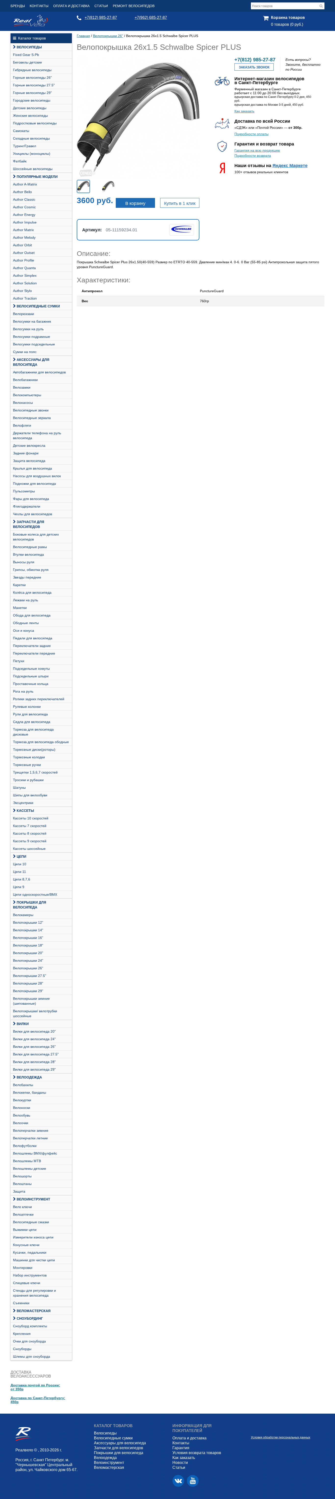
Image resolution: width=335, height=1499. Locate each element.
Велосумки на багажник (32, 321)
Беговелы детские (27, 62)
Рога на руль (23, 691)
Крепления (22, 1334)
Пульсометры (24, 491)
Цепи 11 (19, 872)
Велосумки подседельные (34, 344)
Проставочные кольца (30, 684)
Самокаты (21, 131)
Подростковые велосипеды (35, 123)
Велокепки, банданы (29, 1092)
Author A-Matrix (25, 184)
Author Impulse (25, 222)
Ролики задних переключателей (38, 699)
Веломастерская (34, 1311)
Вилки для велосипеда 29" (34, 1069)
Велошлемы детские (29, 1168)
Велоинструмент (33, 1199)
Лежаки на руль (25, 600)
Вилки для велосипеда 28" (34, 1062)
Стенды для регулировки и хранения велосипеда (34, 1293)
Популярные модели (37, 177)
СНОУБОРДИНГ (30, 1318)
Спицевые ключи (26, 1283)
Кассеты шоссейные (29, 849)
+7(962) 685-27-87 (151, 17)
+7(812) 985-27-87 (101, 17)
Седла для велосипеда (31, 722)
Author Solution (25, 283)
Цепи (21, 856)
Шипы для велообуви (30, 795)
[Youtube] (193, 1481)
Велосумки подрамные (31, 337)
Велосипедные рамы (30, 547)
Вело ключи (22, 1207)
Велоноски (21, 1108)
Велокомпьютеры (27, 395)
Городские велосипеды (31, 100)
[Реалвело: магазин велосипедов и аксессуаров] (30, 25)
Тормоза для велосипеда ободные (41, 742)
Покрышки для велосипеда (29, 904)
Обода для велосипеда (32, 615)
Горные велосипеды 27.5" (34, 85)
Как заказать (244, 111)
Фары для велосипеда (31, 499)
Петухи (18, 661)
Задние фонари (26, 453)
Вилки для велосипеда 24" (34, 1039)
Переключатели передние (34, 653)
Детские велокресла (29, 445)
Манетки (20, 608)
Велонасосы (23, 403)
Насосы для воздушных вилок (37, 476)
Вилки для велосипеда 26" (34, 1047)
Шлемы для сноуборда (31, 1356)
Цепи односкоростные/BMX (35, 894)
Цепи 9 (18, 887)
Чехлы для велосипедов (32, 514)
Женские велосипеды (30, 116)
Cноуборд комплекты (30, 1326)
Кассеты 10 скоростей (30, 818)
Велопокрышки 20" (28, 953)
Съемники (21, 1303)
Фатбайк (19, 161)
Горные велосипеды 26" (32, 77)
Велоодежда (29, 1077)
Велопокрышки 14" (28, 930)
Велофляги (22, 425)
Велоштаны (22, 1184)
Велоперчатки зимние (30, 1130)
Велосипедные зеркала (32, 418)
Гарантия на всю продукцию (257, 150)
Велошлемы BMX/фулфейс (35, 1153)
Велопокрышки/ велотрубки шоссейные (35, 1013)
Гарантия (180, 1448)
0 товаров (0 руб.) (287, 24)
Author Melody (24, 237)
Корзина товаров (288, 17)
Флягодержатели (26, 506)
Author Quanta (24, 268)
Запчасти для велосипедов (28, 524)
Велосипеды (29, 47)
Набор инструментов (30, 1275)
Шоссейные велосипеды (32, 169)
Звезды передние (27, 577)
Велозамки (21, 387)
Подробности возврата (252, 156)
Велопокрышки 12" (28, 922)
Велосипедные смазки (31, 1222)
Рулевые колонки (27, 707)
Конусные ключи (26, 1245)
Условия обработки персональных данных (280, 1437)
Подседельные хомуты (31, 669)
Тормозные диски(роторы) (34, 749)
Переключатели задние (32, 646)
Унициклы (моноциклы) (31, 154)
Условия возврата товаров (196, 1453)
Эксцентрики (23, 803)
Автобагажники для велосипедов (39, 372)
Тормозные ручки (27, 765)
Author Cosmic (24, 207)
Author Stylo (22, 291)
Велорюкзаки (23, 314)
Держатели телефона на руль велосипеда (37, 435)
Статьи (101, 6)
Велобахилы (23, 1085)
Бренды (18, 6)
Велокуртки (22, 1100)
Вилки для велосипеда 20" (34, 1031)
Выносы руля (23, 562)
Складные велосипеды (31, 138)
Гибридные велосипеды (32, 70)
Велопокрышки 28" (28, 983)
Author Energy (24, 215)
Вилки (23, 1024)
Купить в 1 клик (179, 203)
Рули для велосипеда (30, 714)
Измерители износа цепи (33, 1237)
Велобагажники (25, 380)
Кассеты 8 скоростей (29, 833)
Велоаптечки (23, 1214)
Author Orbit (22, 245)
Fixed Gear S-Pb (26, 55)
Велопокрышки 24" (28, 960)
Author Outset (24, 253)
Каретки (19, 585)
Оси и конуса (23, 630)
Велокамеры (23, 915)
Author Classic (24, 199)
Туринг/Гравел (24, 146)
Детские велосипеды (29, 108)
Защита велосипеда (29, 461)
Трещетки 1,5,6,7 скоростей (35, 772)
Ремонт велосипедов (134, 6)
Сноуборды (22, 1349)
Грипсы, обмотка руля (31, 570)
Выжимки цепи (25, 1230)
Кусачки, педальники (29, 1252)
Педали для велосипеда (32, 638)
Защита (19, 1191)
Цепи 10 (19, 864)
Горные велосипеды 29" (32, 93)
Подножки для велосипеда (34, 484)
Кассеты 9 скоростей (29, 841)
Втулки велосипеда (28, 554)
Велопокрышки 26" (28, 968)
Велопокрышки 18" (28, 945)
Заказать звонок (254, 67)
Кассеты (25, 811)
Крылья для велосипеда (32, 468)
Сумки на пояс (25, 352)
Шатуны (19, 787)
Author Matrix (23, 230)
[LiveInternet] (254, 1430)
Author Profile (23, 260)
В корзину (135, 203)
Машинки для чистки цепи (34, 1260)
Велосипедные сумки (38, 306)
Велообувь (21, 1115)
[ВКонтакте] (178, 1481)
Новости (180, 1462)
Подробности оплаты (251, 134)
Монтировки (22, 1268)
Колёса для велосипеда (32, 592)
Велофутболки (25, 1146)
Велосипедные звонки (31, 410)
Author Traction (25, 298)
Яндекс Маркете (290, 165)
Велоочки (20, 1123)
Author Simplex (25, 275)
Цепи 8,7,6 (21, 879)
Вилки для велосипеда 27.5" (36, 1054)
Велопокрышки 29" (28, 991)
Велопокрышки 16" (28, 938)
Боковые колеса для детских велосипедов (36, 536)
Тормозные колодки (29, 757)
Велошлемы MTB (27, 1161)
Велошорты (22, 1176)
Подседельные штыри (31, 676)
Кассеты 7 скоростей (29, 826)
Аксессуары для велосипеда (31, 362)
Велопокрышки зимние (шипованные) (31, 1001)
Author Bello (22, 192)
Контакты (39, 6)
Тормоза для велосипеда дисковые (33, 731)
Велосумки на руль (28, 329)
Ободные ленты (26, 623)
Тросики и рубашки (28, 780)
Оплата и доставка (71, 6)
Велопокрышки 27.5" (29, 976)
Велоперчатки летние (30, 1138)
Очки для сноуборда (29, 1341)
